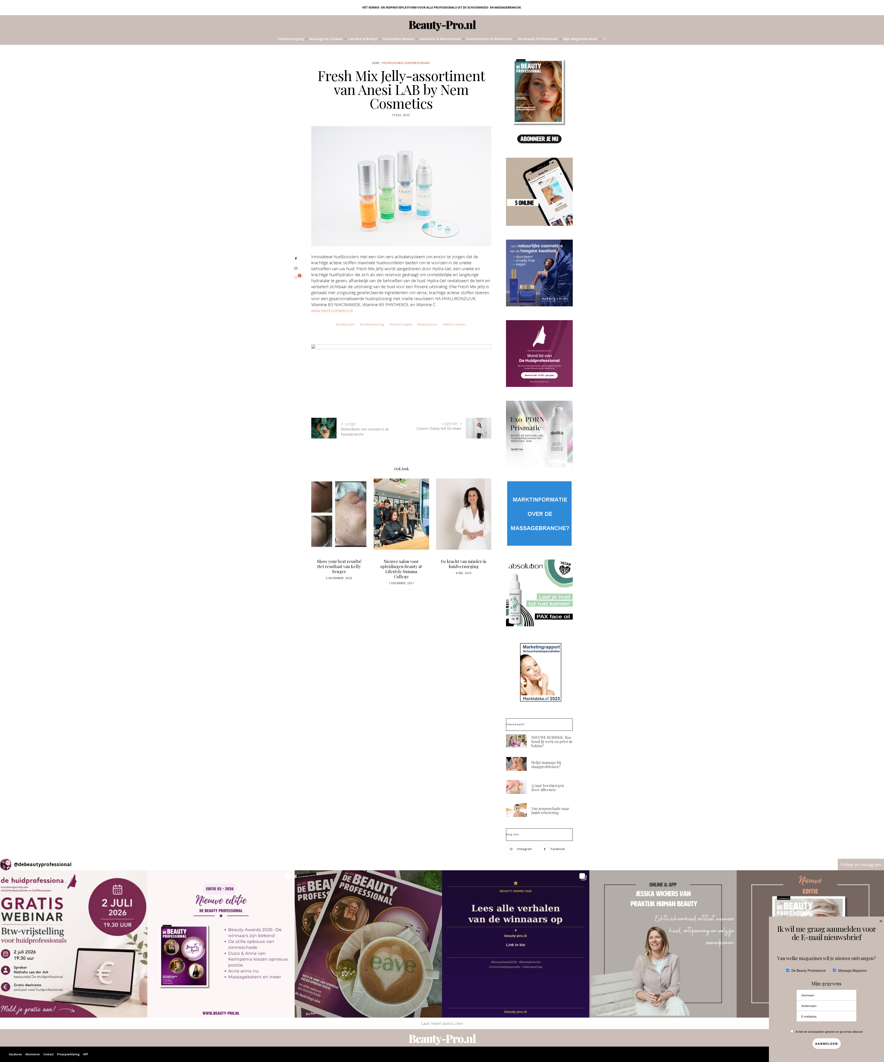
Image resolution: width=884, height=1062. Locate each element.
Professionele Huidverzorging (406, 63)
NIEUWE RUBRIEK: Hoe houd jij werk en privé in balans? (551, 741)
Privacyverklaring (68, 1054)
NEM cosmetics (455, 324)
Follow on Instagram (860, 864)
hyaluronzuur (428, 324)
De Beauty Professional (538, 38)
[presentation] (321, 524)
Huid (375, 63)
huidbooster (346, 324)
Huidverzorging (291, 38)
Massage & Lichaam (326, 38)
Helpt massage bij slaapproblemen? (546, 764)
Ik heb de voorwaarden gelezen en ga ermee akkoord (829, 1031)
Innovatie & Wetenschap (440, 38)
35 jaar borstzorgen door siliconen (547, 787)
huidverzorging (401, 324)
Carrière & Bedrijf (362, 38)
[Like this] (295, 278)
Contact (48, 1054)
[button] (73, 944)
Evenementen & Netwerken (489, 38)
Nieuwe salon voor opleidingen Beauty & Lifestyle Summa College (339, 569)
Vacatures (15, 1054)
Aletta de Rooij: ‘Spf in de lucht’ (463, 564)
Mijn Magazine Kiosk (580, 38)
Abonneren (32, 1054)
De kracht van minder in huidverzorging (401, 564)
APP (85, 1054)
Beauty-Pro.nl (442, 24)
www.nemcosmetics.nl (332, 310)
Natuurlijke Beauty (398, 38)
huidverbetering (373, 324)
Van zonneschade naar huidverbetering (550, 810)
